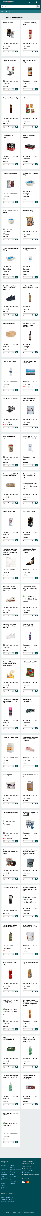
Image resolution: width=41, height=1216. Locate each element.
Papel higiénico (7, 775)
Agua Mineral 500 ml (9, 361)
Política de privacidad (7, 1197)
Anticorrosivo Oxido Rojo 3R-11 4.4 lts (29, 399)
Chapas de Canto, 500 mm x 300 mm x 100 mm (29, 475)
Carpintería (13, 1183)
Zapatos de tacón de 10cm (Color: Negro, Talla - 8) (29, 550)
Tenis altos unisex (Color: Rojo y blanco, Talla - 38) (9, 588)
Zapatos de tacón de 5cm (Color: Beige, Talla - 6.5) (30, 588)
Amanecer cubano (8, 23)
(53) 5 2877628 (29, 1170)
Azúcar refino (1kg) (9, 511)
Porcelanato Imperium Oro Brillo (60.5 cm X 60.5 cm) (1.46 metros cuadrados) (10, 551)
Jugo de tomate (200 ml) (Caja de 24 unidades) (29, 1077)
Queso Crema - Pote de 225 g (10, 249)
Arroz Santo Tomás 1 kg (10, 437)
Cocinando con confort (10, 60)
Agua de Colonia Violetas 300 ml (28, 625)
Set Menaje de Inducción (10, 399)
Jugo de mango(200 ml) (30, 963)
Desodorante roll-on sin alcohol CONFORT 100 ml (10, 701)
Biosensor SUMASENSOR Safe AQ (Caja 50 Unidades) (30, 813)
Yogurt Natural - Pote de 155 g (29, 249)
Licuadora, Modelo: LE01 (10, 887)
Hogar (3, 1172)
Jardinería (4, 1189)
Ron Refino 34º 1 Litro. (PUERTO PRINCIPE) (10, 926)
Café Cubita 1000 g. (29, 511)
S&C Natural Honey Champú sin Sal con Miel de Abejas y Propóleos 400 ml (30, 1002)
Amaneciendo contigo (10, 173)
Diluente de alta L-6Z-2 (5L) (30, 775)
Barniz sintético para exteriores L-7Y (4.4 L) (30, 926)
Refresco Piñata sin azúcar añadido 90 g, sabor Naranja (9, 663)
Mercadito (4, 1169)
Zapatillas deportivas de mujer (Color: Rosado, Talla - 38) (30, 738)
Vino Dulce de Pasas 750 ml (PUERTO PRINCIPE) (29, 325)
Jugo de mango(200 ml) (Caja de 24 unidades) (10, 474)
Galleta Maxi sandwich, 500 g (30, 23)
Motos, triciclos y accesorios (4, 1185)
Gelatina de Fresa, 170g (30, 662)
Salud (2, 1180)
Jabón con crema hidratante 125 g (8, 1038)
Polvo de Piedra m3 (9, 323)
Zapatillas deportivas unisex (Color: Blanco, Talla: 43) (9, 625)
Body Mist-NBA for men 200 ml (10, 1114)
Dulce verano (27, 98)
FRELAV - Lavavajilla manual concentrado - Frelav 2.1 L (29, 1039)
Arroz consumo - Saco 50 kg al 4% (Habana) (30, 437)
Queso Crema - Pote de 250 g (10, 211)
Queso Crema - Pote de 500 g (30, 174)
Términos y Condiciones (7, 1201)
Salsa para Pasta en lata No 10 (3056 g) (10, 1001)
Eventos (3, 1165)
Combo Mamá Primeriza (10, 812)
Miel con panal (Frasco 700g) (29, 61)
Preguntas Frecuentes (7, 1199)
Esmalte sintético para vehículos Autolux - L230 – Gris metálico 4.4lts (30, 852)
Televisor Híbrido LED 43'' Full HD (29, 362)
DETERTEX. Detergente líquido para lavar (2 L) (10, 1076)
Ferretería (13, 1172)
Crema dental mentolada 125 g (28, 700)
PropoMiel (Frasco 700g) (10, 737)
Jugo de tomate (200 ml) (9, 963)
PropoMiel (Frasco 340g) (10, 98)
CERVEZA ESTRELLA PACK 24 (29, 136)
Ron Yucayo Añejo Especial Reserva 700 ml (30, 286)
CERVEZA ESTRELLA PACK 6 (9, 136)
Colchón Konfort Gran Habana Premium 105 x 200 (30, 889)
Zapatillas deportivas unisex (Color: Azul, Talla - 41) (9, 287)
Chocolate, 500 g (28, 211)
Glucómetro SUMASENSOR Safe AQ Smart (10, 851)
